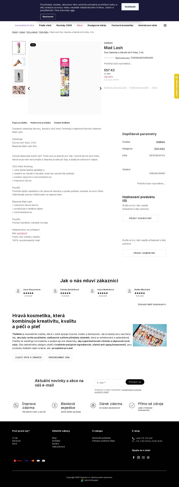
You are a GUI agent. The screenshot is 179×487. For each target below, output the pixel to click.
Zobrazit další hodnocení (151, 304)
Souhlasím (130, 6)
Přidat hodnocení (140, 218)
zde (72, 10)
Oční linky (159, 148)
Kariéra (55, 444)
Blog (54, 438)
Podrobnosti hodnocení (142, 57)
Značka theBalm (62, 123)
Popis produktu (19, 123)
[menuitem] (24, 25)
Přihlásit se (135, 382)
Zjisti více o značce (28, 357)
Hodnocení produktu (41, 123)
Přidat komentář (144, 253)
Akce (14, 444)
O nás (15, 438)
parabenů (22, 233)
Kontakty (56, 441)
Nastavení (48, 16)
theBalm (108, 42)
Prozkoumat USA (59, 357)
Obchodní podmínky (101, 438)
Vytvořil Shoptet (91, 480)
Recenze (16, 441)
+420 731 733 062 (144, 438)
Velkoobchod (58, 447)
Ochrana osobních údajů (103, 441)
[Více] (164, 25)
